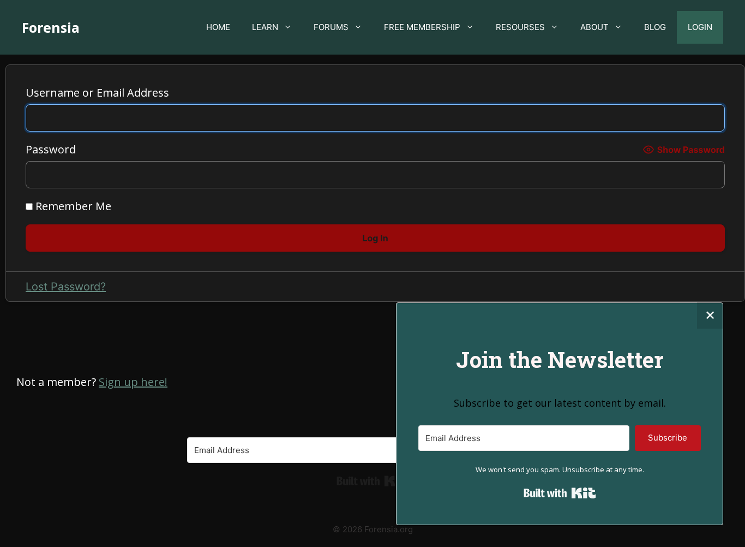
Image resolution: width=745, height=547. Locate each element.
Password (51, 149)
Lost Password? (66, 286)
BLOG (655, 27)
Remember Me (72, 206)
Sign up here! (133, 381)
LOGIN (700, 27)
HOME (218, 27)
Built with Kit (373, 481)
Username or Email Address (97, 92)
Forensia (51, 27)
